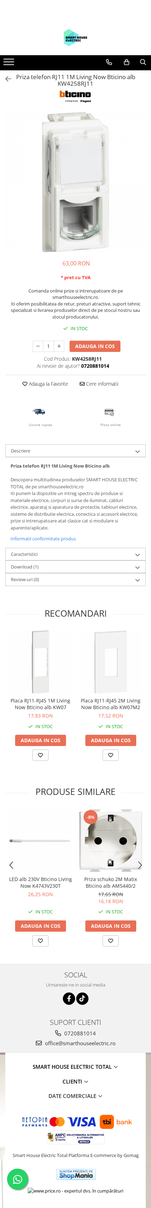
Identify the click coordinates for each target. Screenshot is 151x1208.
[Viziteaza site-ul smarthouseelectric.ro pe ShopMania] (76, 1174)
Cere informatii (101, 383)
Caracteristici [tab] (24, 554)
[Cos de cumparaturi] (126, 62)
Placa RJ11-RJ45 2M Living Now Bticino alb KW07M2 (110, 704)
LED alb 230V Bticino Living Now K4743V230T (40, 882)
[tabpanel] (75, 182)
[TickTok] (82, 998)
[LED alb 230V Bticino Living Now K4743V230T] (40, 840)
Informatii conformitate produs (43, 538)
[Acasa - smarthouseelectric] (75, 37)
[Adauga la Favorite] (40, 755)
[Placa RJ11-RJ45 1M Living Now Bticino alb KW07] (40, 662)
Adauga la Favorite (47, 383)
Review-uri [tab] (25, 579)
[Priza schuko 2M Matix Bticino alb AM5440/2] (110, 840)
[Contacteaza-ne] (109, 62)
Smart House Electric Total (73, 1066)
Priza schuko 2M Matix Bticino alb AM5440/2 (110, 882)
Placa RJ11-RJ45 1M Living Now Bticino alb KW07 (40, 704)
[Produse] (10, 64)
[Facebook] (69, 998)
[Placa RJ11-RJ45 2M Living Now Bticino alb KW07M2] (110, 662)
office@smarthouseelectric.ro (80, 1043)
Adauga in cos (95, 346)
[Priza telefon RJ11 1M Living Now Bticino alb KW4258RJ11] (75, 182)
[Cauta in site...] (143, 62)
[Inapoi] (5, 79)
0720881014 (79, 1033)
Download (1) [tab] (25, 567)
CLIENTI (73, 1081)
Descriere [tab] (20, 451)
